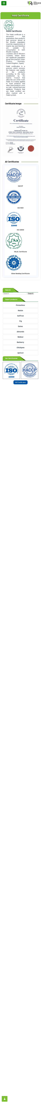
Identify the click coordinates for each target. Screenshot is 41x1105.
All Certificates (20, 382)
